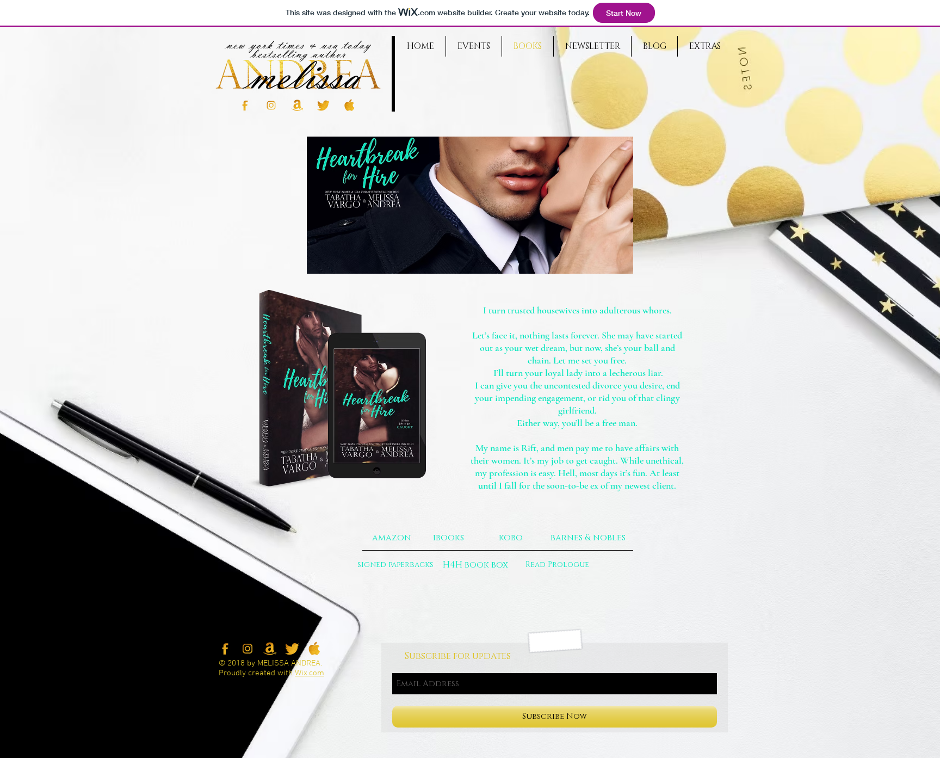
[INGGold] (271, 105)
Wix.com (309, 673)
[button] (588, 538)
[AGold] (349, 105)
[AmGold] (297, 105)
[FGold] (245, 105)
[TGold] (323, 105)
